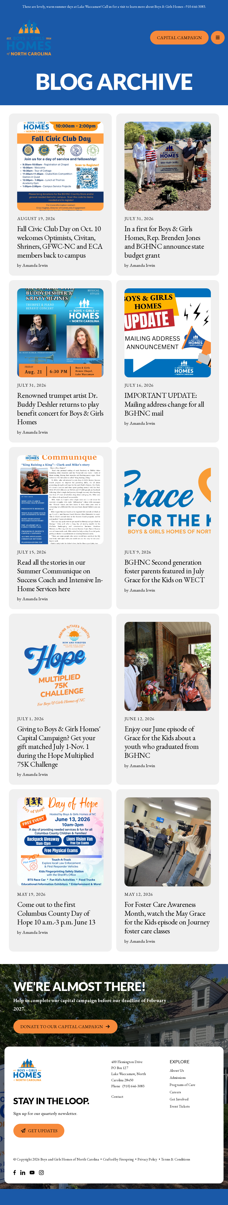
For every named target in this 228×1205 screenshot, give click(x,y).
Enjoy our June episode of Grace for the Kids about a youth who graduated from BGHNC (161, 742)
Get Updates (42, 1131)
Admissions (178, 1077)
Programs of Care (182, 1084)
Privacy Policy (147, 1159)
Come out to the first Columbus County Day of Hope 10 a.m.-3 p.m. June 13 (56, 913)
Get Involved (179, 1099)
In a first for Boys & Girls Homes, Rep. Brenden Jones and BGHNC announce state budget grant (164, 242)
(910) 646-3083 (133, 1086)
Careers (175, 1092)
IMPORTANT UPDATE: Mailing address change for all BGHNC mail (164, 404)
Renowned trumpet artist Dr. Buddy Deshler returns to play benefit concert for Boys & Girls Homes (60, 408)
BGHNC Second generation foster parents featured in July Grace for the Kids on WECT (164, 570)
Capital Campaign (179, 39)
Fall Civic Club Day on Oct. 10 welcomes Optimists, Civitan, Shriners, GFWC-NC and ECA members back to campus (60, 242)
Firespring (126, 1159)
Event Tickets (180, 1106)
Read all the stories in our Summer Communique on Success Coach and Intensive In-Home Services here (60, 575)
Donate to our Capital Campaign (61, 1026)
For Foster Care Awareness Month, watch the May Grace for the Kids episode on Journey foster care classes (167, 918)
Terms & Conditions (175, 1159)
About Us (177, 1070)
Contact (117, 1096)
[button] (218, 39)
